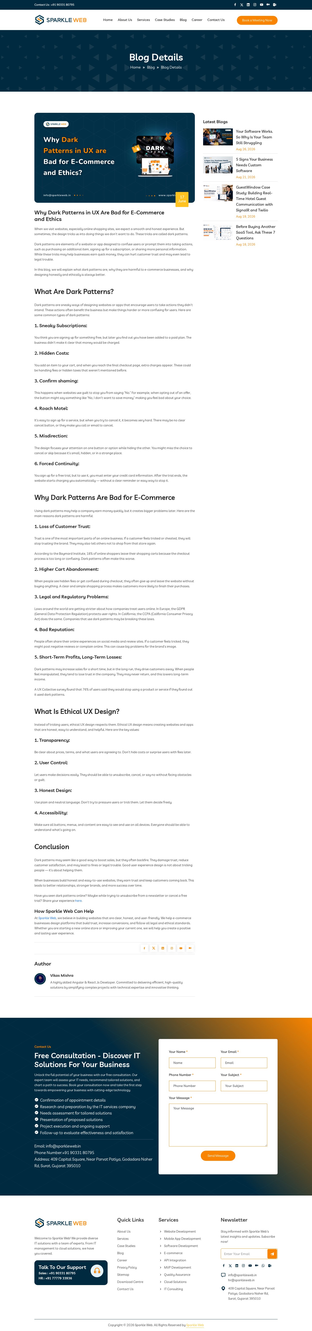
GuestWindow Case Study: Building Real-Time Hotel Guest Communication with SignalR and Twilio (254, 198)
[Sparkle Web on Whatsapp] (263, 1266)
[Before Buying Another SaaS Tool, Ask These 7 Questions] (218, 233)
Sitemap (123, 1275)
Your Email (230, 1052)
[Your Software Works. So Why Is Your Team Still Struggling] (218, 137)
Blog (183, 20)
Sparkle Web (47, 918)
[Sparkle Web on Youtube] (261, 5)
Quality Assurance (176, 1275)
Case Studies (165, 20)
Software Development (180, 1246)
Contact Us (216, 20)
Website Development (179, 1231)
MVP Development (177, 1267)
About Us (125, 20)
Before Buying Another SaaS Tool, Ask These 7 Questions (255, 232)
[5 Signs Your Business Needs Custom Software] (218, 165)
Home (108, 20)
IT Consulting (173, 1289)
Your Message (180, 1098)
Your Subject (231, 1075)
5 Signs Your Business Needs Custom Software (254, 165)
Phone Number (181, 1075)
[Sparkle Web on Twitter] (242, 5)
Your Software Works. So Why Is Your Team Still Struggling (254, 137)
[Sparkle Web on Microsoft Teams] (275, 5)
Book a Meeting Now (257, 20)
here (78, 901)
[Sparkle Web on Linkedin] (248, 5)
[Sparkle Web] (60, 19)
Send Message (218, 1156)
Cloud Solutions (175, 1282)
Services (143, 20)
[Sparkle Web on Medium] (268, 5)
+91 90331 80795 (62, 5)
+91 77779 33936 (55, 1278)
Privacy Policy (127, 1267)
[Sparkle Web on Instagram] (255, 5)
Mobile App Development (182, 1239)
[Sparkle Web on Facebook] (235, 5)
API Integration (174, 1260)
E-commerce (173, 1253)
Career (197, 20)
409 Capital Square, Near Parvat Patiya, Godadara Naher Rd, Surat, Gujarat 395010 (251, 1293)
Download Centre (130, 1282)
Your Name (178, 1052)
